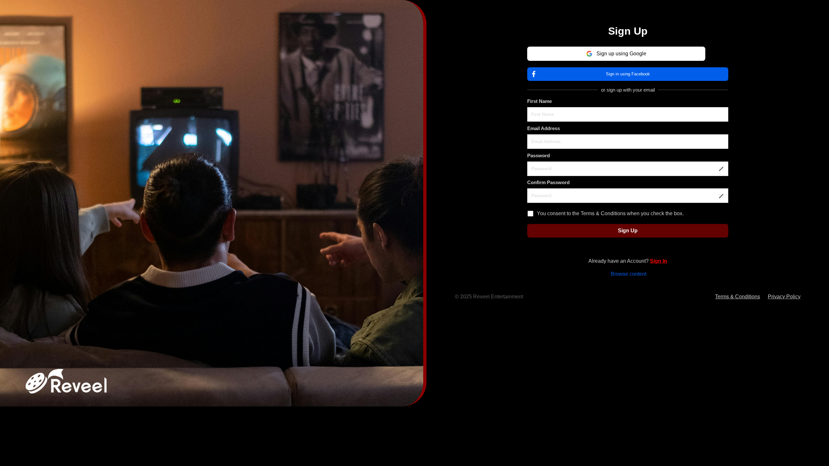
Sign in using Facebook (628, 74)
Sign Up (628, 230)
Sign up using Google (621, 53)
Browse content (628, 274)
